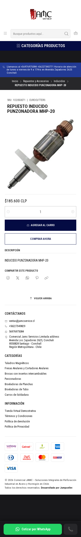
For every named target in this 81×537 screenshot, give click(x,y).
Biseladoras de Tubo (17, 389)
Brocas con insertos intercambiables (26, 373)
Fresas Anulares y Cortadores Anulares (27, 368)
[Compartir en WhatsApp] (27, 278)
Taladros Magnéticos (17, 363)
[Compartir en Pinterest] (37, 278)
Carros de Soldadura (17, 394)
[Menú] (5, 33)
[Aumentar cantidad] (73, 211)
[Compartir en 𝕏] (17, 278)
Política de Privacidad (17, 426)
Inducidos (59, 81)
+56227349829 (17, 326)
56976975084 (16, 331)
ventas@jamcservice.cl (22, 321)
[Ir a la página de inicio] (40, 14)
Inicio (15, 81)
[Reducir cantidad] (8, 211)
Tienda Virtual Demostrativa (20, 411)
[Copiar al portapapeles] (46, 278)
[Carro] (76, 33)
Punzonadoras (13, 378)
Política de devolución (17, 421)
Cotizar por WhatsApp (36, 529)
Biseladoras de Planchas (19, 384)
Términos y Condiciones (18, 416)
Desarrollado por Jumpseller (56, 487)
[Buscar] (66, 33)
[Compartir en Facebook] (8, 278)
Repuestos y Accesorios (36, 81)
